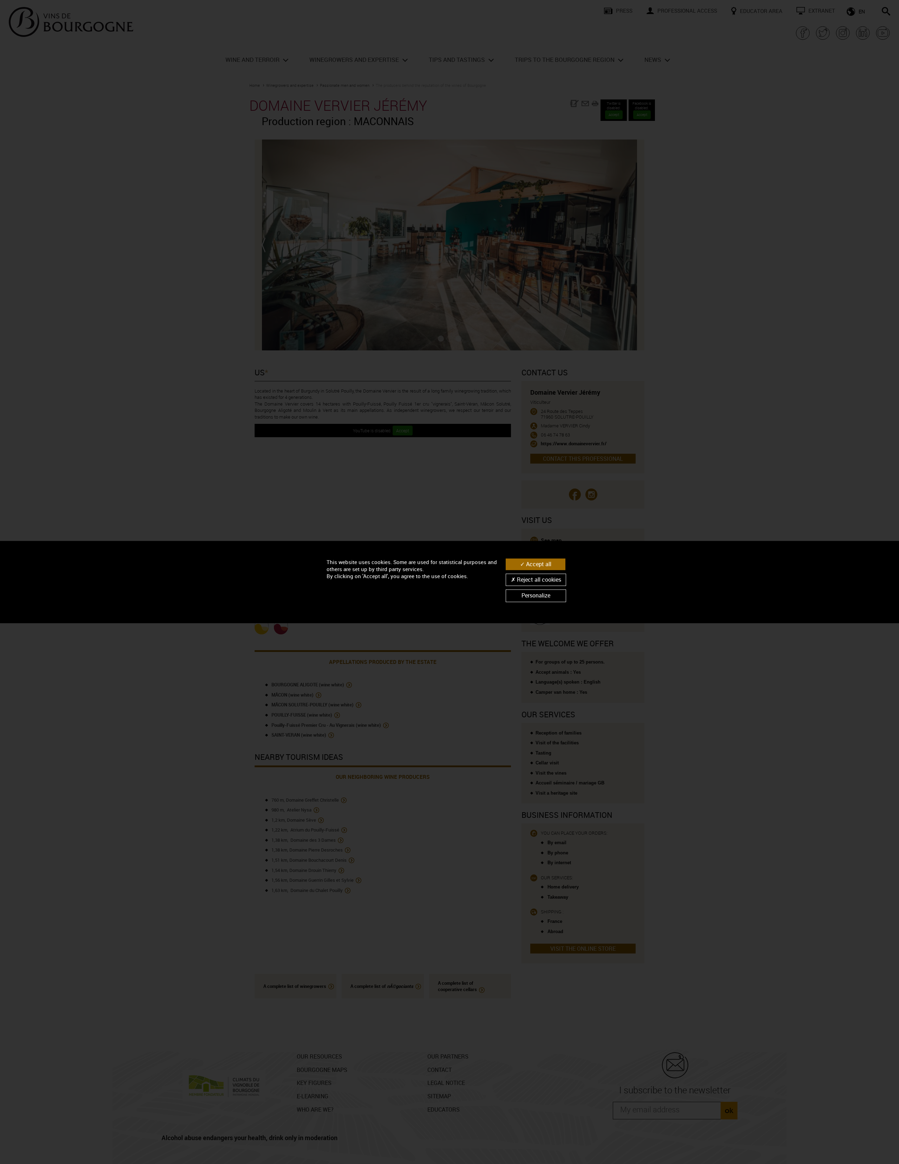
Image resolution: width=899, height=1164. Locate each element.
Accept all (538, 564)
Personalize (535, 596)
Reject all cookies (538, 579)
